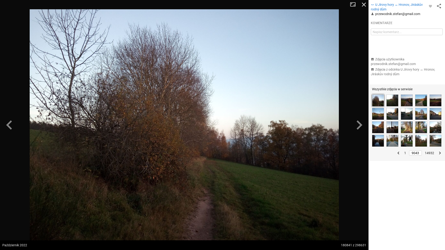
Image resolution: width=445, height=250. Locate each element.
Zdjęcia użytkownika (393, 61)
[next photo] (359, 125)
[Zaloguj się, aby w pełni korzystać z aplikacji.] (430, 6)
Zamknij (364, 4)
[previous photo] (9, 125)
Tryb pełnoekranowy (354, 4)
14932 (429, 153)
